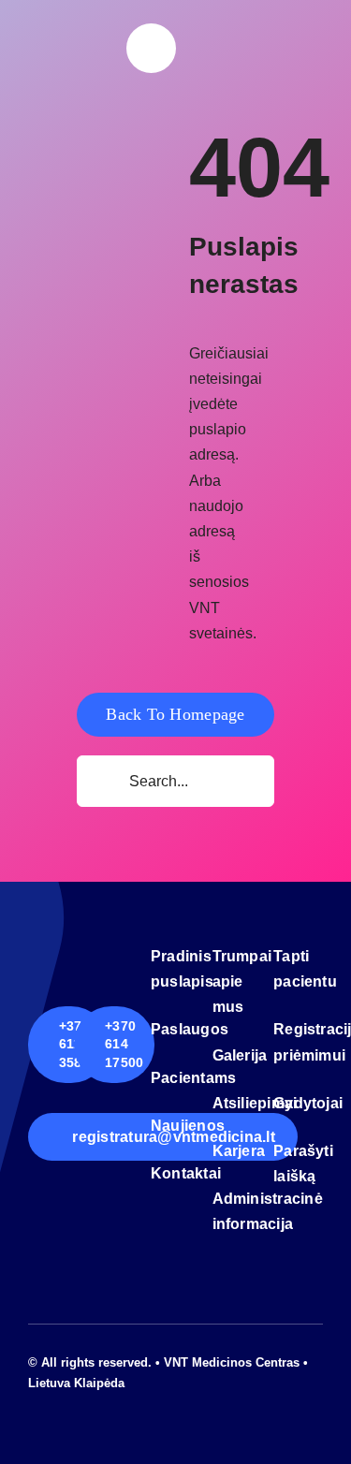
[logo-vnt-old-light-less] (69, 46)
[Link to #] (151, 48)
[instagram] (63, 1401)
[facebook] (33, 1401)
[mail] (93, 1401)
